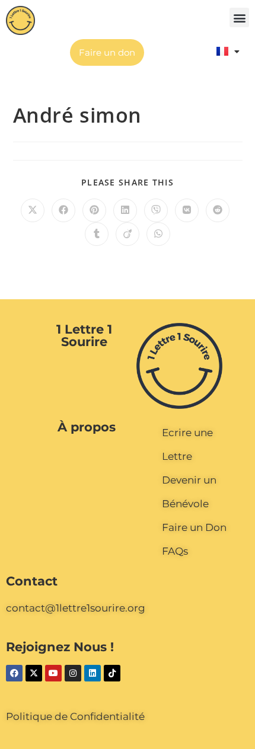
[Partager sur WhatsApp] (158, 234)
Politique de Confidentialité (75, 716)
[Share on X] (32, 210)
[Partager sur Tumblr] (97, 234)
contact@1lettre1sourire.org (75, 608)
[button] (239, 17)
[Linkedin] (92, 673)
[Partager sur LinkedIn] (125, 210)
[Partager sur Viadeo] (127, 234)
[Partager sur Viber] (156, 210)
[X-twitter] (34, 673)
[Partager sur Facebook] (63, 210)
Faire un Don (194, 527)
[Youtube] (53, 673)
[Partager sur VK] (187, 210)
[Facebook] (14, 673)
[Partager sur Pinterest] (94, 210)
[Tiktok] (112, 673)
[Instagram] (73, 673)
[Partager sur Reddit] (218, 210)
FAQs (175, 551)
